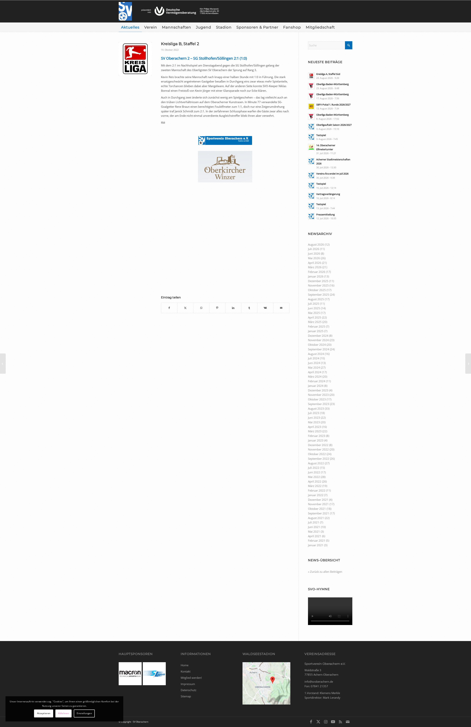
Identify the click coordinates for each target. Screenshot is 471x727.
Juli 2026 (313, 249)
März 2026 (315, 267)
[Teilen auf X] (185, 308)
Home (184, 665)
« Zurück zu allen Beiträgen (325, 571)
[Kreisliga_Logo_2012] (135, 58)
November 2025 (318, 285)
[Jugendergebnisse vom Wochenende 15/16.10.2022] (3, 363)
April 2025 (314, 317)
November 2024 (318, 340)
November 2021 (318, 504)
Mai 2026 (314, 258)
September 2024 (318, 349)
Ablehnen (63, 713)
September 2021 (318, 513)
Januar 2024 (315, 386)
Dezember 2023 (318, 390)
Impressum (188, 684)
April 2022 (314, 481)
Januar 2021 (315, 545)
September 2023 (318, 404)
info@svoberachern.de (318, 681)
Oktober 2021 (317, 509)
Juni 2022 (314, 472)
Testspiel (321, 135)
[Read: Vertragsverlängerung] (311, 196)
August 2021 (316, 518)
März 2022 (315, 486)
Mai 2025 (314, 313)
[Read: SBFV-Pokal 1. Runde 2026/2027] (311, 106)
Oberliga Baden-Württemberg (332, 84)
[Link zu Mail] (347, 721)
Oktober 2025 (317, 290)
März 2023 (315, 431)
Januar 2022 (315, 495)
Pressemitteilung (325, 214)
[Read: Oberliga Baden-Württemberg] (311, 86)
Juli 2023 (313, 413)
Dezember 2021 (318, 499)
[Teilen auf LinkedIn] (233, 308)
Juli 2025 (313, 303)
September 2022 (318, 458)
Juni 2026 (314, 253)
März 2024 (315, 376)
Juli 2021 (313, 522)
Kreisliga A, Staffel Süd (328, 74)
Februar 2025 (316, 326)
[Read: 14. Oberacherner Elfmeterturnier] (311, 147)
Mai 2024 (314, 367)
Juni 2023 (314, 417)
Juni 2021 (314, 527)
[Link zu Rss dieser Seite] (340, 721)
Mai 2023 (314, 422)
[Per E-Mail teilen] (281, 308)
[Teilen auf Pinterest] (217, 308)
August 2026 (316, 244)
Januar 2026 (315, 276)
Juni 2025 (314, 308)
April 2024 (314, 372)
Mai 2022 (314, 477)
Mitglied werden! (191, 678)
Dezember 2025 (318, 281)
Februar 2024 (316, 381)
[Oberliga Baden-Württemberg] (468, 363)
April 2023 (314, 427)
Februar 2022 (316, 490)
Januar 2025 (315, 331)
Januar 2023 (315, 440)
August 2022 (316, 463)
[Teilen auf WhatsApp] (201, 308)
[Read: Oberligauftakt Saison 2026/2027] (311, 126)
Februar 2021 (316, 540)
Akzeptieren (44, 713)
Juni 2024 (314, 363)
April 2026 (314, 263)
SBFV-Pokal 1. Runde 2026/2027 (333, 104)
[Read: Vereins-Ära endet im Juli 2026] (311, 175)
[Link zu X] (318, 721)
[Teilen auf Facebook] (169, 308)
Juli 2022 (313, 467)
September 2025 (318, 294)
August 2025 (316, 299)
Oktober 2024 (317, 344)
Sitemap (186, 696)
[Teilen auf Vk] (265, 308)
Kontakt (185, 671)
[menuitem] (130, 27)
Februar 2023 (316, 436)
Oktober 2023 (317, 399)
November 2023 (318, 395)
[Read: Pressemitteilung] (311, 216)
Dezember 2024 (318, 335)
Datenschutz (188, 690)
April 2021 (314, 536)
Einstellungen (84, 713)
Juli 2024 (313, 358)
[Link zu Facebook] (311, 721)
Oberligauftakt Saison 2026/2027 (334, 124)
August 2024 (316, 354)
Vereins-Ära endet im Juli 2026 (332, 173)
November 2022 (318, 449)
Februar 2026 (316, 272)
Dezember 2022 (318, 445)
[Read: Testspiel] (311, 137)
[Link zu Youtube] (333, 721)
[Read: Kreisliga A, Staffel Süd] (311, 76)
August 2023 (316, 408)
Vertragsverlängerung (328, 194)
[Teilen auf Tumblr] (249, 308)
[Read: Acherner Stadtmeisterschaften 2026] (311, 161)
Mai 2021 (314, 531)
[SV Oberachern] (125, 11)
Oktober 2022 (317, 454)
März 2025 (315, 322)
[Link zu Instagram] (325, 721)
